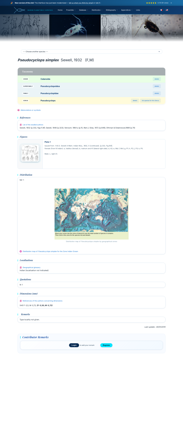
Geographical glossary (31, 267)
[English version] (166, 10)
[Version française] (161, 10)
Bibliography (111, 10)
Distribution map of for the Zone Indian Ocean (50, 251)
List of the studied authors (33, 125)
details (157, 79)
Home (60, 10)
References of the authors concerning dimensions (42, 301)
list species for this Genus (150, 100)
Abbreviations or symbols (31, 110)
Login (74, 345)
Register (106, 345)
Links (138, 10)
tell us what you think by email (81, 3)
